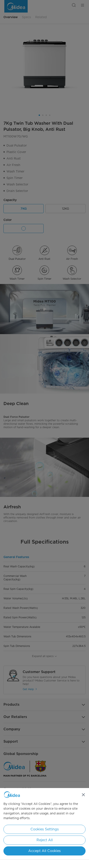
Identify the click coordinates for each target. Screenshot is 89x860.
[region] (44, 824)
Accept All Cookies (44, 851)
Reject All (45, 840)
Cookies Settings (44, 829)
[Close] (83, 795)
